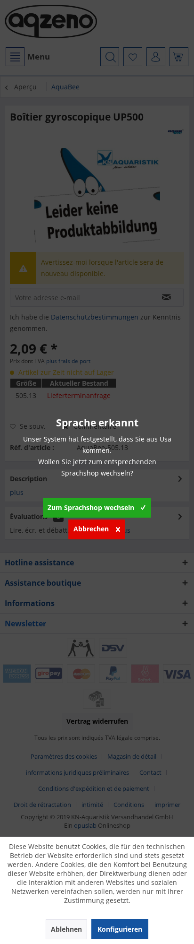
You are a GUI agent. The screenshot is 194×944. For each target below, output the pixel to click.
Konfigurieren (119, 929)
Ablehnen (66, 929)
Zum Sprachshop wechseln (91, 507)
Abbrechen (91, 528)
